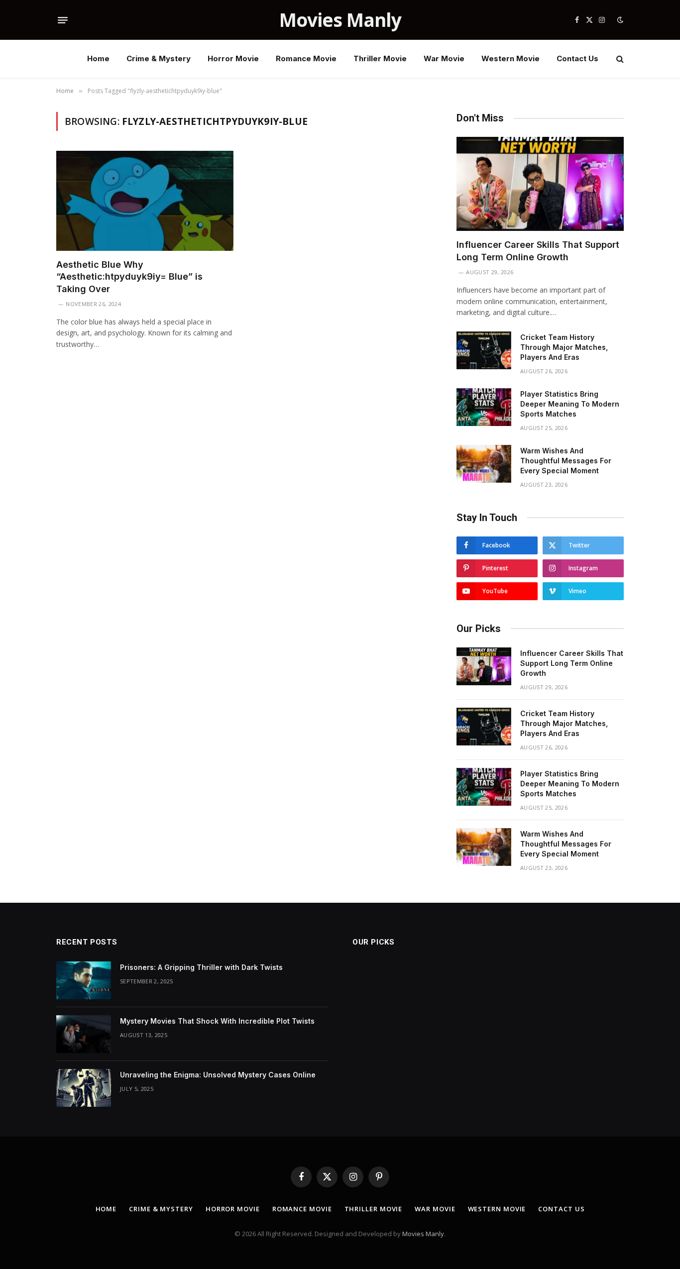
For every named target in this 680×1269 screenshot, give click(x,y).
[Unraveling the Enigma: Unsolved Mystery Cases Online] (83, 1088)
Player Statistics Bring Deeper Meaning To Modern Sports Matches (569, 404)
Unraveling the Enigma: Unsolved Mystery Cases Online (218, 1074)
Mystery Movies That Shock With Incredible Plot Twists (217, 1021)
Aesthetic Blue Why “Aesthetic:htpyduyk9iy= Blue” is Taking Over (129, 276)
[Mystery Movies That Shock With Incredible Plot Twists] (83, 1034)
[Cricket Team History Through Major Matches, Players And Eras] (483, 350)
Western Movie (510, 58)
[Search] (619, 59)
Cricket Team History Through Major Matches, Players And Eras (564, 347)
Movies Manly (423, 1233)
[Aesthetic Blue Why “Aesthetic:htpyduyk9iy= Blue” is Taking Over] (144, 200)
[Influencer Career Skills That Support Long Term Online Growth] (540, 184)
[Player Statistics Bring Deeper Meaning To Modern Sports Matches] (483, 407)
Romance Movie (306, 58)
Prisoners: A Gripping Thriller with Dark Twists (201, 967)
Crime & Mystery (158, 58)
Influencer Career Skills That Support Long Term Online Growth (537, 250)
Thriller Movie (380, 58)
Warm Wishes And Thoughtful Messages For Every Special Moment (565, 460)
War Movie (444, 58)
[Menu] (63, 19)
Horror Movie (233, 58)
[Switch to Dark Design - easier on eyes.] (619, 19)
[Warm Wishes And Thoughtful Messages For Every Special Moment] (483, 464)
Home (98, 58)
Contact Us (577, 58)
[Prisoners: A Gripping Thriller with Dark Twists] (83, 980)
